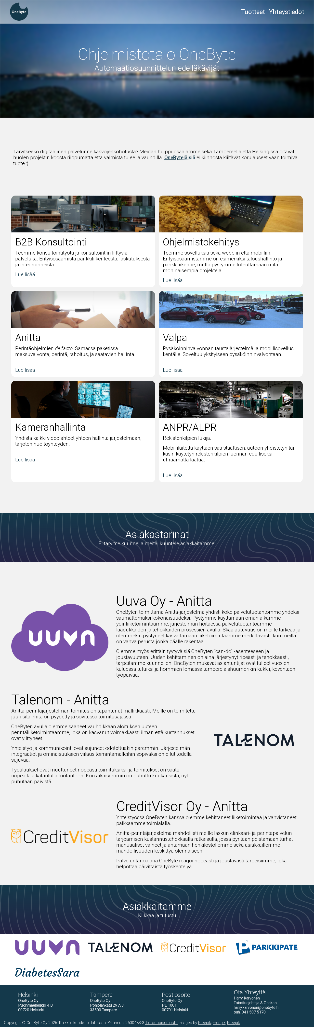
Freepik (204, 1022)
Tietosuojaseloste (161, 1022)
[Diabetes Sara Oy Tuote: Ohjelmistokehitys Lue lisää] (47, 972)
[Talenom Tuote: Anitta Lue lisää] (120, 947)
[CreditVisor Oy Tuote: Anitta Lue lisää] (193, 947)
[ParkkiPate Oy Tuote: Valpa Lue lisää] (267, 947)
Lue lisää (25, 274)
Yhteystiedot (286, 11)
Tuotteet (253, 11)
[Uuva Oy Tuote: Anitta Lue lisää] (47, 947)
